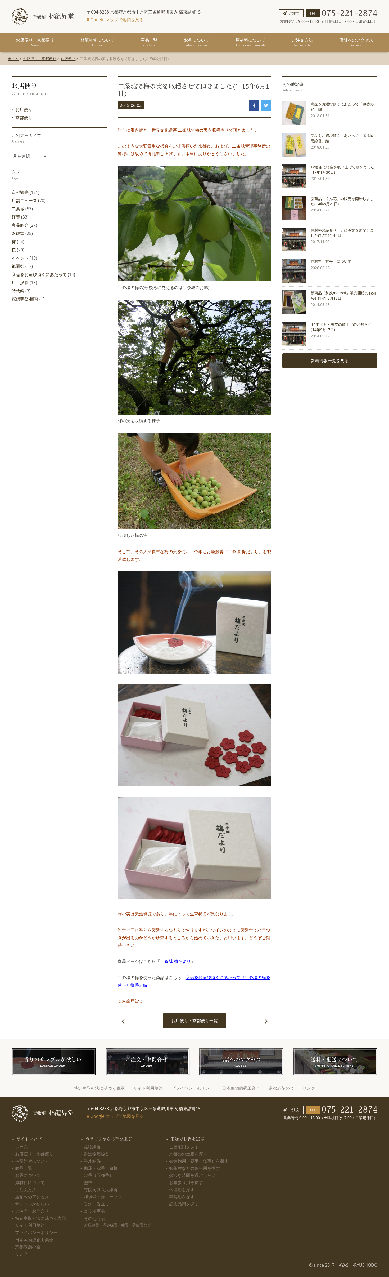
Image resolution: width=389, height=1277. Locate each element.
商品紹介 (20, 225)
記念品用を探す (184, 1204)
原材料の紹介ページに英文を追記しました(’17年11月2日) (342, 233)
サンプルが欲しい (32, 1204)
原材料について (250, 42)
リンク (308, 1088)
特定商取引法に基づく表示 (99, 1088)
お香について (196, 42)
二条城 (18, 209)
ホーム (13, 58)
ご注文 (294, 13)
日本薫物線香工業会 (241, 1088)
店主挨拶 (20, 283)
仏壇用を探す (182, 1190)
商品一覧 (149, 42)
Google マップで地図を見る (116, 20)
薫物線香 (92, 1147)
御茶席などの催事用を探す (194, 1168)
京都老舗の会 (281, 1088)
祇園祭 (18, 266)
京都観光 (20, 192)
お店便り (68, 58)
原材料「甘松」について (331, 261)
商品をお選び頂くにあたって (39, 274)
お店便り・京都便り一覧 (194, 1021)
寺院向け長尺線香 (101, 1190)
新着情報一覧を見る (330, 360)
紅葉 (16, 217)
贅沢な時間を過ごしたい (192, 1175)
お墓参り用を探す (186, 1182)
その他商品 (117, 1221)
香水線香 (92, 1161)
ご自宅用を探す (184, 1147)
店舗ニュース (24, 200)
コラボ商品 (94, 1211)
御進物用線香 (96, 1154)
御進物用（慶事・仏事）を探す (198, 1161)
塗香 (88, 1182)
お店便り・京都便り (35, 42)
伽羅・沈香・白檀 (101, 1168)
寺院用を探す (182, 1197)
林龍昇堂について (97, 42)
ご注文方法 (302, 42)
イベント (20, 258)
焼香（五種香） (99, 1175)
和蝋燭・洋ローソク (103, 1197)
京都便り (24, 118)
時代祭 (18, 291)
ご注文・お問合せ (32, 1211)
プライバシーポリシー (192, 1088)
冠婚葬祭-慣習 (25, 299)
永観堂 (18, 233)
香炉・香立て (96, 1204)
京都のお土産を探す (188, 1154)
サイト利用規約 (148, 1088)
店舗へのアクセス (356, 42)
